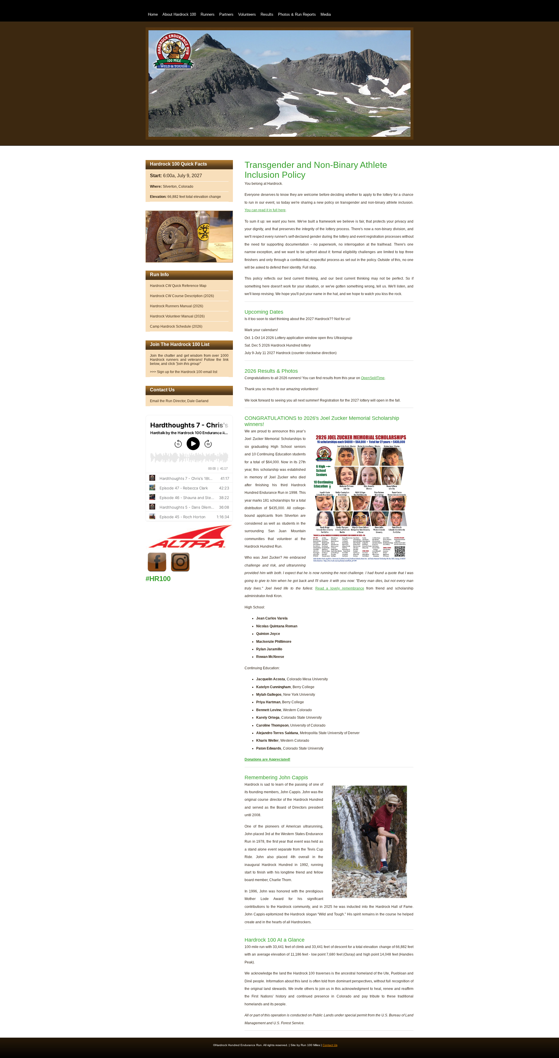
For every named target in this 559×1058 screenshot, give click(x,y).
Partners (226, 14)
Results (267, 14)
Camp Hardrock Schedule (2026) (176, 326)
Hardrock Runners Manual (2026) (176, 306)
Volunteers (247, 14)
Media (326, 14)
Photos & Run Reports (297, 14)
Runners (208, 14)
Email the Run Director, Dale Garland (179, 401)
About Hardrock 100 (179, 14)
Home (153, 14)
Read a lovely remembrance (339, 588)
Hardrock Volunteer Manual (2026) (177, 316)
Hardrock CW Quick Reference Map (178, 286)
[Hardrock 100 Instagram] (180, 573)
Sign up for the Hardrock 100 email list (187, 372)
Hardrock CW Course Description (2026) (182, 296)
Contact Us (330, 1045)
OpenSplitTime (373, 378)
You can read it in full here (265, 210)
